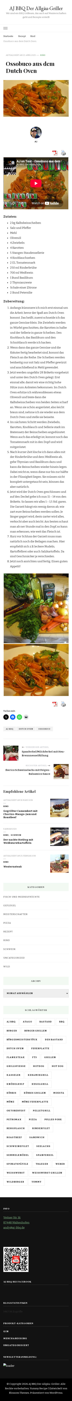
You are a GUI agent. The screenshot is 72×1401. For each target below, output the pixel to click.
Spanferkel (45, 1155)
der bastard (54, 1039)
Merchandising (15, 1338)
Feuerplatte (40, 1048)
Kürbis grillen (35, 1093)
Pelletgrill (41, 1110)
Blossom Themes (19, 1392)
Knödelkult (15, 1084)
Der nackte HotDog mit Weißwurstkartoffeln (18, 841)
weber (60, 1164)
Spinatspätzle (17, 1164)
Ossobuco (44, 729)
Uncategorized (14, 958)
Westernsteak (12, 866)
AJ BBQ (9, 729)
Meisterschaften (15, 914)
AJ (36, 141)
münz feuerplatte (35, 1101)
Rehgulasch (16, 1128)
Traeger (42, 1164)
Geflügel (9, 905)
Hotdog (38, 1066)
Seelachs (43, 1146)
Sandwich (37, 1137)
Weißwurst (16, 1173)
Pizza (7, 923)
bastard (45, 1021)
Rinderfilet (41, 1128)
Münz (10, 1101)
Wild (6, 966)
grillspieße (16, 1066)
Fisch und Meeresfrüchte (21, 897)
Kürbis (11, 1093)
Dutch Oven (26, 729)
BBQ (61, 1021)
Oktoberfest (16, 1110)
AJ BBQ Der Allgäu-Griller (36, 8)
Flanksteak (16, 1057)
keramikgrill (38, 1075)
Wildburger (15, 1182)
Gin (6, 1331)
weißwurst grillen (47, 1173)
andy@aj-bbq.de (14, 1227)
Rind (43, 55)
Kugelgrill (40, 1084)
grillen (50, 1057)
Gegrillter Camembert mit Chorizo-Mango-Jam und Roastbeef (20, 814)
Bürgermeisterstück (22, 1039)
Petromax (14, 1119)
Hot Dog (58, 1066)
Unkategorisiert (16, 1345)
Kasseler (13, 1075)
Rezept (8, 931)
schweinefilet (18, 1146)
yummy (36, 1182)
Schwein (16, 835)
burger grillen (35, 1030)
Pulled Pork (53, 1119)
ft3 (34, 1057)
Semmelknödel (18, 1155)
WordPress (55, 1392)
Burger (12, 1030)
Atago (27, 1021)
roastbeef (14, 1137)
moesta (58, 1093)
